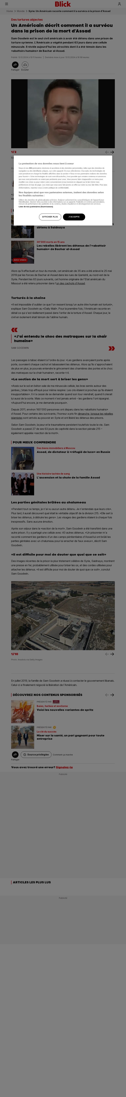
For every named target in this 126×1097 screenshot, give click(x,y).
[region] (63, 190)
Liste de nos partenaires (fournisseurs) (36, 207)
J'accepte (74, 217)
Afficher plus (50, 217)
